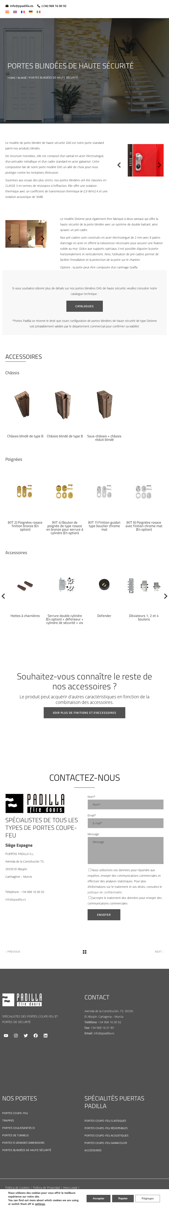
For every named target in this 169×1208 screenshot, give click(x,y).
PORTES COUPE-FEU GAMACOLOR (105, 1143)
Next (160, 166)
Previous (117, 166)
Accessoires (93, 1150)
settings (40, 1204)
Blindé (22, 77)
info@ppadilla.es (21, 6)
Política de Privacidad (46, 1188)
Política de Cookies (17, 1188)
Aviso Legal (70, 1188)
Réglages (148, 1198)
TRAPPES (8, 1120)
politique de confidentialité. (105, 892)
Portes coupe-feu (15, 1113)
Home (11, 77)
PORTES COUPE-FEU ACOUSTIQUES (106, 1135)
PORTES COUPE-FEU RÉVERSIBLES (106, 1128)
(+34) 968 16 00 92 (54, 6)
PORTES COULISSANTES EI (18, 1128)
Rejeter (123, 1198)
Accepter (98, 1198)
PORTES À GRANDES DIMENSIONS (23, 1143)
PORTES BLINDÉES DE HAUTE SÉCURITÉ (26, 1150)
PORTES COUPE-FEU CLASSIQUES (105, 1121)
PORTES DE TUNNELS (15, 1135)
